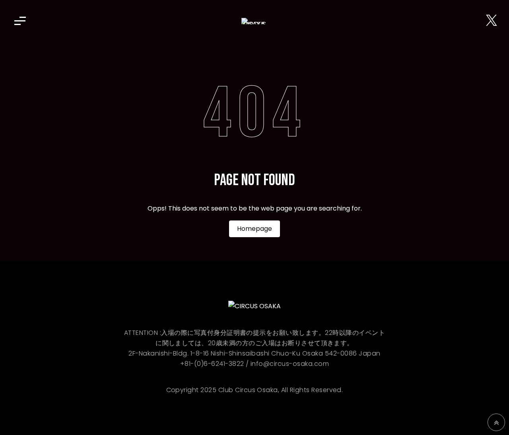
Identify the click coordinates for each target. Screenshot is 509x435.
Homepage (254, 228)
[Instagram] (479, 21)
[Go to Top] (496, 422)
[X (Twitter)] (491, 21)
